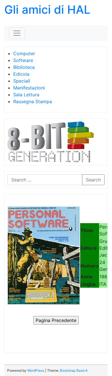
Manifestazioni (29, 88)
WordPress (35, 370)
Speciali (21, 81)
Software (23, 60)
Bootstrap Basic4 (74, 370)
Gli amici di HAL (47, 10)
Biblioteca (24, 67)
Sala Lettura (26, 94)
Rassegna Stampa (32, 101)
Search (93, 180)
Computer (24, 53)
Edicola (21, 74)
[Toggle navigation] (17, 33)
